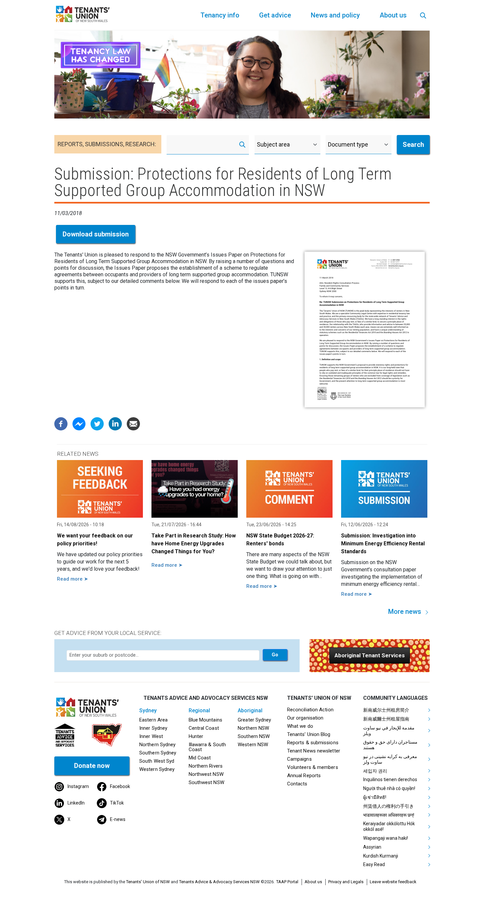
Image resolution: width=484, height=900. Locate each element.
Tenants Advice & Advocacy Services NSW (219, 881)
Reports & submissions (312, 743)
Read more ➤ (72, 579)
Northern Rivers (206, 766)
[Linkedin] (115, 424)
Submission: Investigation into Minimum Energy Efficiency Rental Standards (383, 543)
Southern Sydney (157, 753)
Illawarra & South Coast (207, 747)
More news (404, 611)
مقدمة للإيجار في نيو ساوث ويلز (389, 730)
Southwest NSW (206, 782)
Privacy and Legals (345, 881)
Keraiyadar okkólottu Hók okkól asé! (389, 826)
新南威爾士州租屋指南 (386, 719)
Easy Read (374, 864)
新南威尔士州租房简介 (386, 710)
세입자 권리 (375, 771)
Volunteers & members (312, 767)
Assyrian (372, 847)
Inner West (151, 736)
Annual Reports (304, 775)
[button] (369, 655)
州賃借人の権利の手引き (388, 806)
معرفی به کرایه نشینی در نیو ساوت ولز (390, 759)
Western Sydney (157, 769)
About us (313, 881)
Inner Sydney (153, 728)
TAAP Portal (287, 881)
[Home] (84, 13)
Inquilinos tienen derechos (390, 779)
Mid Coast (200, 758)
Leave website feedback (393, 881)
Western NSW (253, 745)
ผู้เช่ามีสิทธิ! (374, 797)
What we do (300, 726)
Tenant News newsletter (313, 751)
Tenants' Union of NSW (148, 881)
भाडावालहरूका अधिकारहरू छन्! (388, 815)
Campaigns (299, 759)
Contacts (297, 784)
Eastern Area (153, 720)
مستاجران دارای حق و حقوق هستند (390, 744)
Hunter (196, 736)
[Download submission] (365, 329)
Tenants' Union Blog (309, 734)
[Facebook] (60, 424)
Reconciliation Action (310, 710)
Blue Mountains (205, 720)
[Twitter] (97, 424)
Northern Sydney (157, 745)
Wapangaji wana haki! (385, 838)
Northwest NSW (206, 774)
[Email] (133, 424)
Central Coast (204, 728)
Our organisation (305, 718)
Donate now (92, 766)
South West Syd (156, 761)
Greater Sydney (254, 720)
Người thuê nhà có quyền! (389, 788)
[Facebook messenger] (79, 424)
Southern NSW (254, 736)
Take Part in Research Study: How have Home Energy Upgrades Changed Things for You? (193, 543)
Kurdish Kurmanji (380, 856)
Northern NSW (253, 728)
